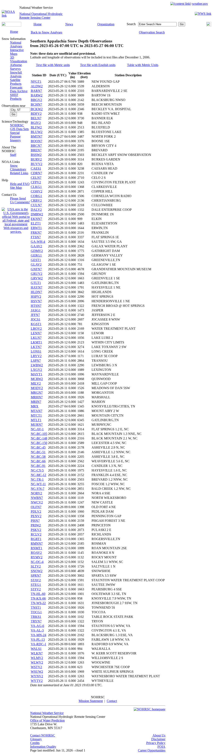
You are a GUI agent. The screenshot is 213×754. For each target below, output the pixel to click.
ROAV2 (36, 552)
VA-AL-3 (37, 630)
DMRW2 (37, 214)
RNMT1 (36, 548)
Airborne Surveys (16, 66)
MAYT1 (36, 374)
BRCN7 (36, 145)
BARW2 (36, 95)
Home (37, 24)
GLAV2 (36, 264)
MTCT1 (36, 415)
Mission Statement (91, 701)
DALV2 (36, 209)
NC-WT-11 (38, 484)
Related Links (19, 173)
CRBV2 (36, 200)
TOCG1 (36, 612)
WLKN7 (37, 653)
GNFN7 (36, 269)
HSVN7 (36, 301)
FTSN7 (36, 237)
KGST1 (36, 324)
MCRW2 (37, 379)
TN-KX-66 (38, 598)
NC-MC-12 (38, 475)
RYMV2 (36, 557)
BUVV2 (36, 164)
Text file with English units (97, 65)
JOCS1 (35, 319)
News (69, 24)
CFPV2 (36, 182)
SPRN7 (36, 575)
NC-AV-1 (37, 429)
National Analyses (16, 44)
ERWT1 (36, 228)
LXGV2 (36, 369)
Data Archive (18, 91)
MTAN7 (36, 411)
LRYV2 (36, 356)
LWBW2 (37, 365)
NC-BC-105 (39, 434)
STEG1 (36, 584)
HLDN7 (36, 292)
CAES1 (36, 168)
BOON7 (36, 141)
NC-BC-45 (38, 447)
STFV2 (36, 589)
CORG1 (36, 196)
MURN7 (37, 424)
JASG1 (36, 310)
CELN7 (36, 177)
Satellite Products (15, 81)
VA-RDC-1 (38, 644)
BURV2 (36, 159)
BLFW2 (36, 127)
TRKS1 (36, 616)
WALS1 (36, 648)
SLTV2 (36, 566)
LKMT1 (36, 342)
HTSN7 (36, 305)
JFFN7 (35, 315)
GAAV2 (36, 246)
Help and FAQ (20, 184)
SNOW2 (36, 571)
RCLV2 (36, 534)
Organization (105, 24)
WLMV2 (37, 658)
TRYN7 (36, 621)
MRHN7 (37, 397)
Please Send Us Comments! (20, 200)
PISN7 (35, 520)
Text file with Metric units (53, 65)
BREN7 (36, 150)
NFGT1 (36, 81)
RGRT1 (36, 539)
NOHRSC (17, 125)
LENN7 (36, 333)
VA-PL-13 (38, 639)
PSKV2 (36, 530)
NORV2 (36, 493)
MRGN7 (37, 392)
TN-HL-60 (38, 594)
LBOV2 (36, 328)
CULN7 (36, 205)
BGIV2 (36, 123)
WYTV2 (37, 680)
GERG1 (36, 255)
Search (131, 24)
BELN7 (36, 118)
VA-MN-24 (38, 635)
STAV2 (36, 580)
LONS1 (36, 351)
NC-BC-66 (38, 461)
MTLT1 (36, 420)
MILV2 (36, 383)
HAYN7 (36, 287)
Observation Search (152, 32)
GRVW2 (37, 278)
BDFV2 (36, 113)
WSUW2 (37, 671)
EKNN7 (36, 219)
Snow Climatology (18, 167)
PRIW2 (36, 525)
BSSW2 (36, 155)
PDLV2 (36, 511)
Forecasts (16, 87)
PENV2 (36, 516)
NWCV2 (37, 502)
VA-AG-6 (37, 626)
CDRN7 (36, 173)
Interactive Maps (17, 52)
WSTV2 (36, 667)
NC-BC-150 (39, 443)
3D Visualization (18, 59)
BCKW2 (37, 109)
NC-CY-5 (37, 470)
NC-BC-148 (39, 438)
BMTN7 (36, 136)
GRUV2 (36, 273)
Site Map (16, 187)
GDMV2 (37, 251)
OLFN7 (36, 507)
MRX (34, 406)
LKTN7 (36, 347)
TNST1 (36, 607)
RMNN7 (37, 543)
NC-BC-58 (38, 456)
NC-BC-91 (38, 466)
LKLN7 (36, 337)
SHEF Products (15, 96)
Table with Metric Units (142, 65)
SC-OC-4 (37, 562)
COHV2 (36, 191)
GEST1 (36, 260)
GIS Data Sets (19, 129)
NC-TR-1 (37, 479)
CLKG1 (36, 187)
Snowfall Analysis (16, 74)
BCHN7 (36, 104)
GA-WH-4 (38, 241)
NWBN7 (37, 498)
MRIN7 (36, 402)
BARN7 (36, 91)
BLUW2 (36, 132)
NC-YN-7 (37, 488)
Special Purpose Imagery (15, 136)
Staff (13, 155)
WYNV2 (37, 676)
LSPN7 (36, 360)
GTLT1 (36, 283)
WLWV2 (37, 662)
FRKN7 (36, 232)
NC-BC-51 (38, 452)
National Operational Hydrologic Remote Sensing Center (41, 15)
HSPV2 (36, 296)
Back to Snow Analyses (46, 32)
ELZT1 (36, 223)
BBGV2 (36, 100)
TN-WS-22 (38, 603)
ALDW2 (37, 86)
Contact (112, 701)
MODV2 (37, 388)
